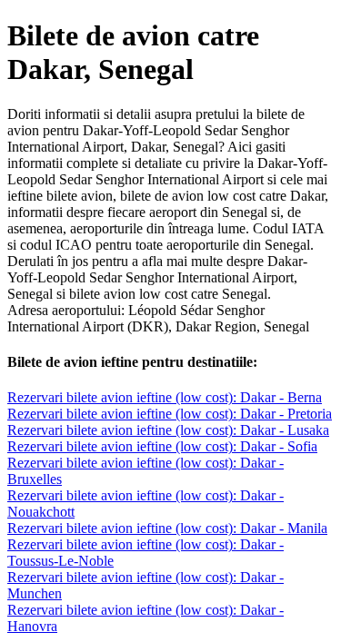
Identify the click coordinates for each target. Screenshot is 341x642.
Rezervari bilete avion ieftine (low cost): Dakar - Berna (164, 397)
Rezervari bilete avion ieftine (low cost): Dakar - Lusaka (168, 430)
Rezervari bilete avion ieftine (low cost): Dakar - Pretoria (169, 413)
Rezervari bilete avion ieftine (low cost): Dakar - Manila (167, 528)
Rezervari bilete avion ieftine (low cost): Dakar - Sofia (162, 446)
